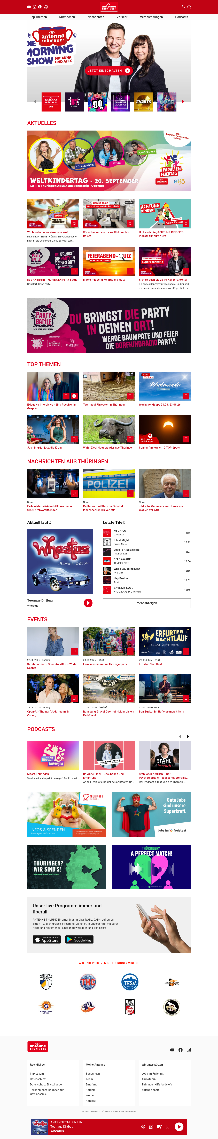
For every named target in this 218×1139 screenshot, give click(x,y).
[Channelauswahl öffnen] (189, 7)
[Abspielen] (179, 1127)
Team (89, 1079)
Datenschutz (38, 1079)
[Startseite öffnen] (109, 7)
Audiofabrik (149, 1079)
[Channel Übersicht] (151, 1126)
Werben (90, 1095)
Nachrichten (96, 17)
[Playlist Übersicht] (159, 1126)
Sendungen (93, 1073)
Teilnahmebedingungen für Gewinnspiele (47, 1092)
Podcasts (181, 17)
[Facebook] (40, 6)
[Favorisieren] (167, 1126)
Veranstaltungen (151, 17)
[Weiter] (188, 736)
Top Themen (38, 17)
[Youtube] (29, 6)
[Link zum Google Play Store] (79, 940)
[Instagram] (34, 6)
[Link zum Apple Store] (47, 940)
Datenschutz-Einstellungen (46, 1084)
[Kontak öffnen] (183, 7)
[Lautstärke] (143, 1126)
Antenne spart (150, 1090)
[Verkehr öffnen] (46, 7)
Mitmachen (67, 17)
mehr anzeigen (147, 603)
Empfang (91, 1084)
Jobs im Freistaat (153, 1073)
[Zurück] (180, 736)
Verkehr (122, 17)
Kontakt (91, 1100)
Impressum (37, 1073)
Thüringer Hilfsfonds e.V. (157, 1084)
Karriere (90, 1090)
